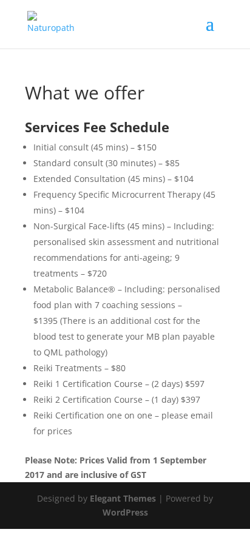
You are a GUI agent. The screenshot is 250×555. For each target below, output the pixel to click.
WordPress (125, 512)
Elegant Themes (123, 498)
